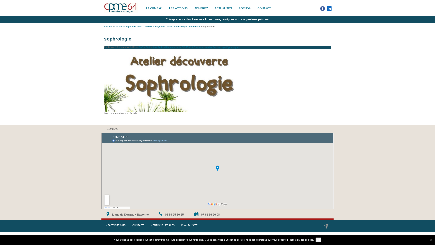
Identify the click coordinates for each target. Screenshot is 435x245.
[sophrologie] (217, 80)
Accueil (108, 26)
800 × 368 (144, 47)
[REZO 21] (326, 226)
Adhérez (201, 8)
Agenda (245, 8)
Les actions (178, 8)
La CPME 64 (154, 8)
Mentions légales (163, 225)
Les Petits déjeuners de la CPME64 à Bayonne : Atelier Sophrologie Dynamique (157, 26)
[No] (430, 240)
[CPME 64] (121, 8)
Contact (264, 8)
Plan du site (189, 225)
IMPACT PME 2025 (115, 225)
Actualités (223, 8)
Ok (318, 239)
